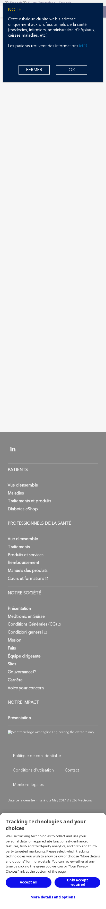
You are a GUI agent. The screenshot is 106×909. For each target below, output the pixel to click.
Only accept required (77, 882)
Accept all (29, 882)
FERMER (34, 70)
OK (72, 70)
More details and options (53, 897)
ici (81, 46)
